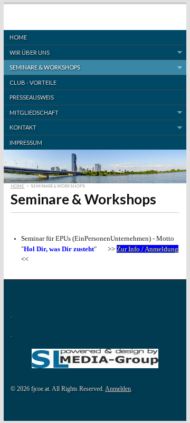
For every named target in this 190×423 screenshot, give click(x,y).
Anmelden (118, 388)
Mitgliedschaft (31, 112)
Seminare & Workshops (42, 67)
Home (18, 37)
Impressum (26, 142)
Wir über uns (27, 52)
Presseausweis (32, 97)
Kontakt (20, 127)
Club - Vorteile (33, 82)
